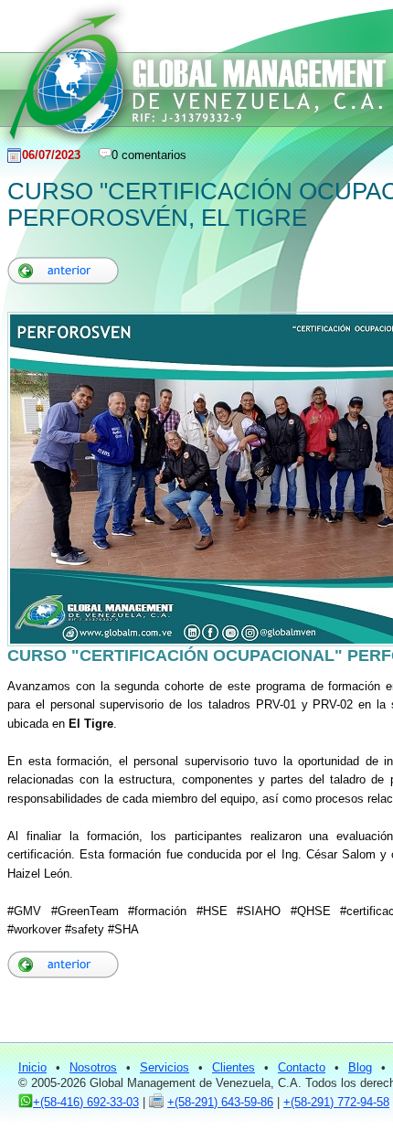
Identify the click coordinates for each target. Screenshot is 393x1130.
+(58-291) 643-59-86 (220, 1102)
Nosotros (93, 1067)
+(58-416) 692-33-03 (86, 1102)
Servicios (164, 1067)
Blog (360, 1067)
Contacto (301, 1067)
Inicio (32, 1067)
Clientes (233, 1067)
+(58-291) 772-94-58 (336, 1102)
